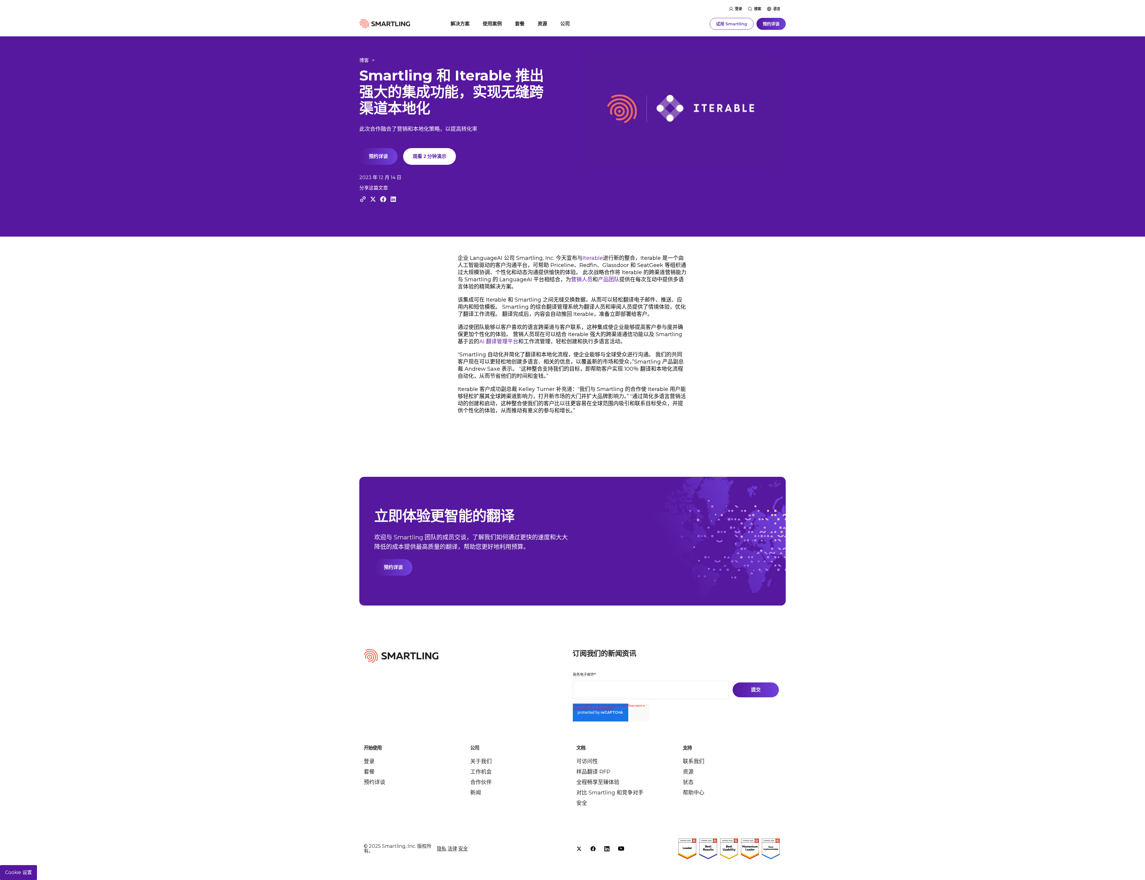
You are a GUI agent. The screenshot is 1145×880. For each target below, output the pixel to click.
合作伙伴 (481, 782)
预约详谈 (771, 24)
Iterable (593, 258)
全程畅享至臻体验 (597, 782)
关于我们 (481, 761)
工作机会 (481, 772)
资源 (542, 24)
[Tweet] (373, 199)
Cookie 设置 (18, 872)
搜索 (757, 9)
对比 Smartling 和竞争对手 (609, 792)
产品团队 (608, 279)
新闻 (475, 792)
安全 (581, 803)
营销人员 (581, 279)
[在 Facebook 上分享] (383, 199)
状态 (688, 782)
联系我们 (693, 761)
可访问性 (587, 761)
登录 (738, 9)
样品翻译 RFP (593, 772)
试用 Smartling (731, 24)
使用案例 (492, 24)
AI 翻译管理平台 (498, 341)
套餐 (519, 24)
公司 (565, 24)
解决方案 (460, 24)
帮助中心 (693, 792)
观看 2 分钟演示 (429, 156)
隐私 (441, 848)
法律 (452, 848)
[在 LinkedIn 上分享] (393, 199)
